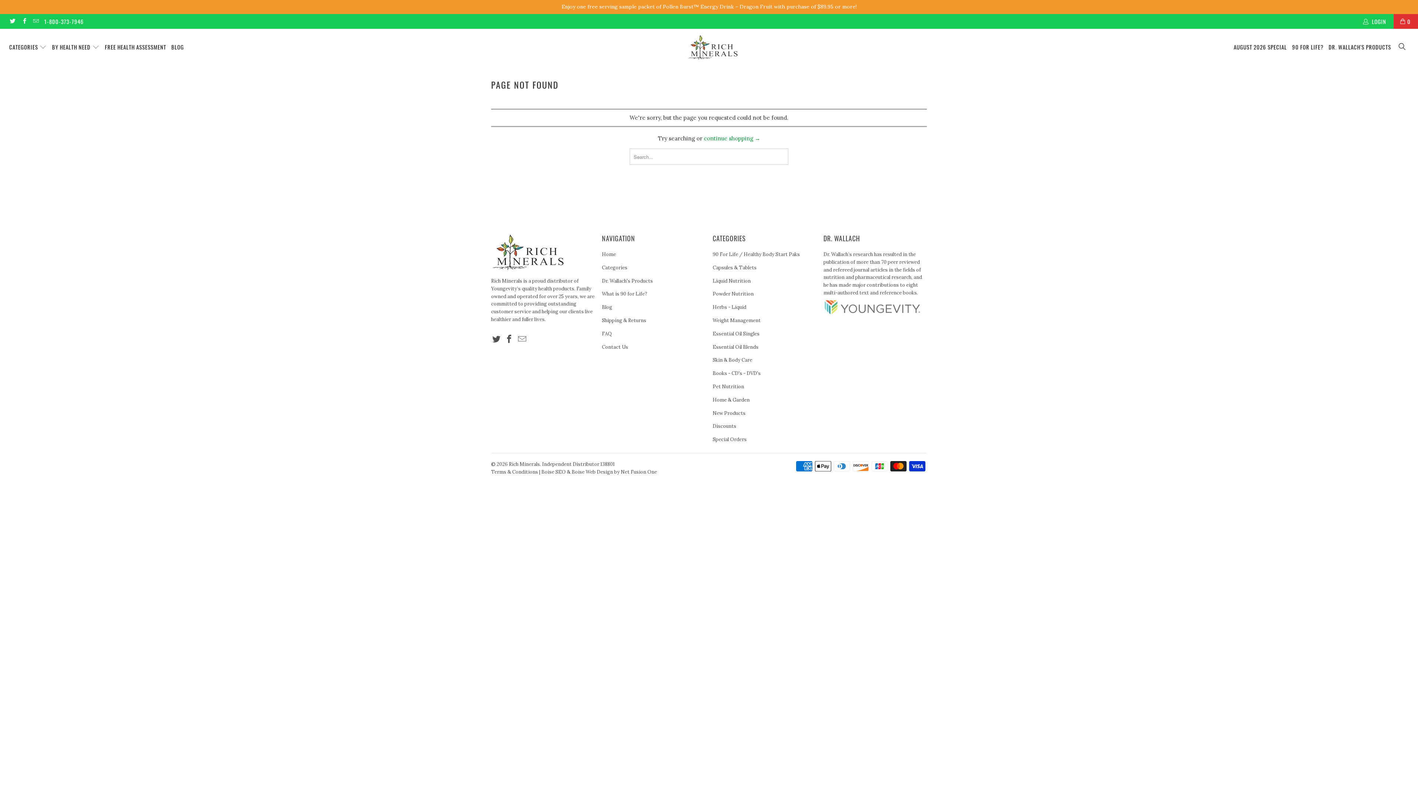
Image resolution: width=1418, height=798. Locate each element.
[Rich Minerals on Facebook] (24, 21)
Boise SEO (553, 472)
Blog (177, 47)
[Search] (1402, 47)
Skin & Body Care (732, 360)
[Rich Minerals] (712, 44)
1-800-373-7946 (64, 21)
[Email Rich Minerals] (35, 21)
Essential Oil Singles (736, 334)
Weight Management (737, 320)
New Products (729, 413)
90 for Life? (1307, 47)
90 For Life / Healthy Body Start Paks (756, 254)
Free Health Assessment (135, 47)
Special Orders (730, 439)
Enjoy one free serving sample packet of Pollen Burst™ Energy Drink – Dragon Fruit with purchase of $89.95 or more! (709, 6)
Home (609, 254)
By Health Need (72, 47)
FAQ (607, 334)
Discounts (724, 426)
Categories (24, 47)
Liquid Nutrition (732, 281)
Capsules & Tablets (735, 268)
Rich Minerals (524, 464)
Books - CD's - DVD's (737, 373)
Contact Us (615, 347)
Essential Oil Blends (735, 347)
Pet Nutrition (728, 386)
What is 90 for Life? (624, 294)
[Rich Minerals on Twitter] (12, 21)
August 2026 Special (1260, 47)
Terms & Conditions (514, 472)
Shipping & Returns (624, 320)
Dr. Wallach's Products (1360, 47)
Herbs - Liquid (729, 307)
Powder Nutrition (733, 294)
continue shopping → (732, 138)
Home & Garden (731, 400)
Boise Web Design (592, 472)
